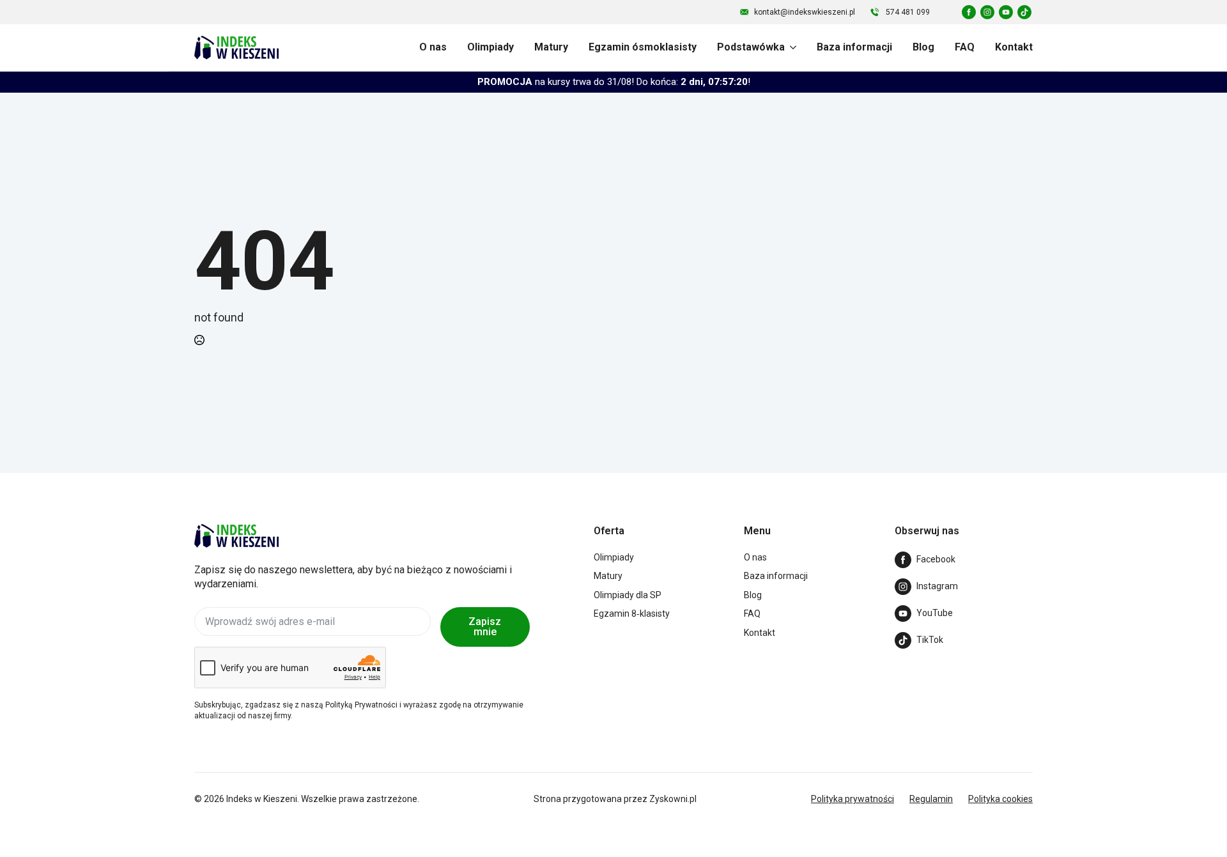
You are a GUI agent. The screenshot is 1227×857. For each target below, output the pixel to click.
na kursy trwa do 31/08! (613, 82)
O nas (433, 47)
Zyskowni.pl (673, 799)
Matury (551, 47)
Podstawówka (751, 47)
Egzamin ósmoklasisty (643, 47)
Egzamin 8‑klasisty (632, 613)
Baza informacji (854, 47)
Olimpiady (490, 47)
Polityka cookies (1000, 799)
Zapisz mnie (484, 626)
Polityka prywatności (852, 799)
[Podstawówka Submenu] (790, 47)
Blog (923, 47)
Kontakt (1014, 47)
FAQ (965, 47)
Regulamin (931, 799)
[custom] (969, 12)
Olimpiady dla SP (627, 595)
